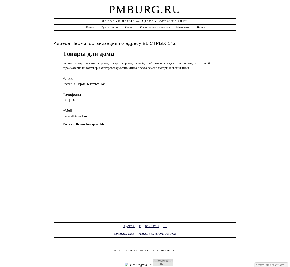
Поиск (201, 27)
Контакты (183, 27)
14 (165, 226)
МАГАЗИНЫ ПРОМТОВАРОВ (157, 233)
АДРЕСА (129, 226)
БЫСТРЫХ (152, 226)
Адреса (89, 27)
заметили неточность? (271, 265)
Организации (109, 27)
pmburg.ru (145, 9)
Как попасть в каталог (155, 27)
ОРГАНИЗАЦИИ (124, 233)
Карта (128, 27)
